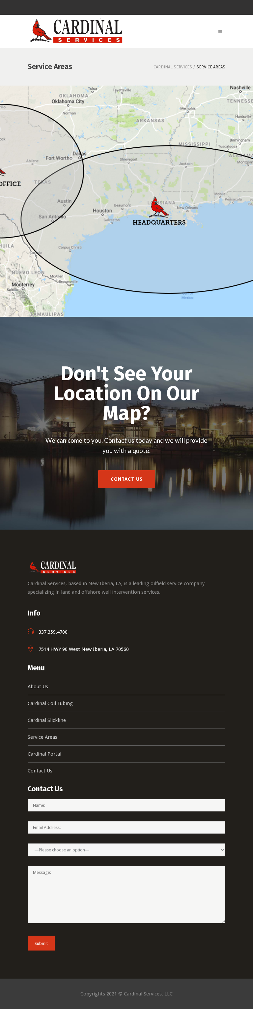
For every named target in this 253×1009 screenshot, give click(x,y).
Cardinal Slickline (47, 720)
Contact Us (40, 771)
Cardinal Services (173, 66)
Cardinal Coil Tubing (50, 703)
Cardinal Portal (44, 754)
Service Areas (42, 737)
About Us (38, 687)
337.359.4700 (53, 632)
